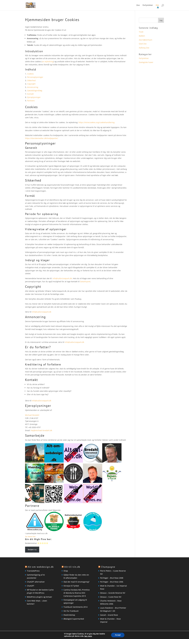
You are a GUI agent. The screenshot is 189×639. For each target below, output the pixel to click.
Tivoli (141, 32)
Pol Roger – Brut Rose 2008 (111, 578)
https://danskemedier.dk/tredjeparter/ (41, 138)
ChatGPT (30, 586)
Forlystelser (148, 5)
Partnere (31, 100)
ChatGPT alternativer (36, 582)
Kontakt (30, 94)
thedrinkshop (69, 615)
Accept (118, 635)
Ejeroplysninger (34, 97)
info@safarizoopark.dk (62, 278)
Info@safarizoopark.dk (41, 312)
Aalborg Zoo (144, 47)
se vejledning (47, 61)
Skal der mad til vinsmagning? (76, 582)
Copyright (31, 84)
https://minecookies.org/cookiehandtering (97, 122)
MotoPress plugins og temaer (39, 597)
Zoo (138, 5)
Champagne (108, 566)
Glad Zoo (142, 43)
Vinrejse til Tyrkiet (71, 586)
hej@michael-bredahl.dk (41, 430)
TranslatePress (33, 571)
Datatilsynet (85, 281)
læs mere (88, 636)
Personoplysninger (35, 77)
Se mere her (30, 536)
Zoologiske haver (146, 62)
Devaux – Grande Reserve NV (112, 593)
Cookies (30, 74)
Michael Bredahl (32, 415)
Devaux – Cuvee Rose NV (110, 597)
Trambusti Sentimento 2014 (75, 607)
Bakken (142, 36)
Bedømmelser (31, 543)
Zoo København (145, 40)
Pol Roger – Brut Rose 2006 (111, 582)
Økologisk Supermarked (74, 619)
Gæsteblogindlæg (34, 90)
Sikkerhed (31, 80)
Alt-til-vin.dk (72, 566)
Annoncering (32, 87)
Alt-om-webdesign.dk (41, 566)
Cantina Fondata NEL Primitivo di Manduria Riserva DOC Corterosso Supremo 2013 (77, 593)
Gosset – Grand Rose (109, 615)
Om (157, 5)
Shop (66, 571)
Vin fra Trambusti (71, 611)
